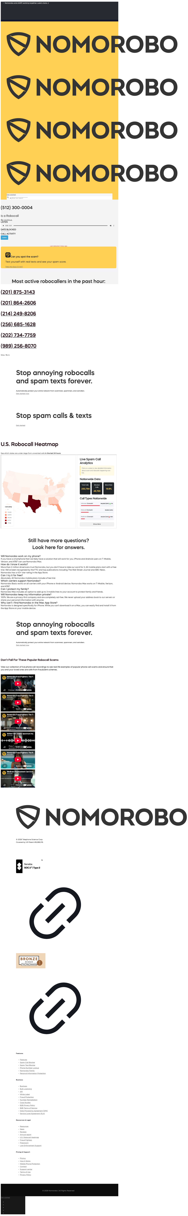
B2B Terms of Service (28, 1108)
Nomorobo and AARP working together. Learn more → (27, 3)
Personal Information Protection (33, 1073)
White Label (25, 1094)
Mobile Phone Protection (30, 1164)
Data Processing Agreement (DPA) (34, 1111)
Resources (24, 1126)
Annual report (25, 1135)
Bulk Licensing (26, 1089)
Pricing (23, 1158)
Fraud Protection (27, 1097)
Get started (11, 195)
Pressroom (24, 1143)
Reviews (23, 1132)
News (22, 1129)
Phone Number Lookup (29, 1068)
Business (23, 1086)
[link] (58, 559)
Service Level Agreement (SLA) (32, 1113)
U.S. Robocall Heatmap (29, 1137)
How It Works (25, 1161)
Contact (23, 1166)
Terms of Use (25, 1172)
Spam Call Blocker (27, 1062)
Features (23, 1060)
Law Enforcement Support (30, 1145)
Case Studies (25, 1102)
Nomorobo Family (27, 1071)
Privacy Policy (25, 1175)
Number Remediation (28, 1100)
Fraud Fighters (26, 1140)
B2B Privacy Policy (27, 1105)
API (21, 1092)
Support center (26, 1169)
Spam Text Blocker (27, 1065)
